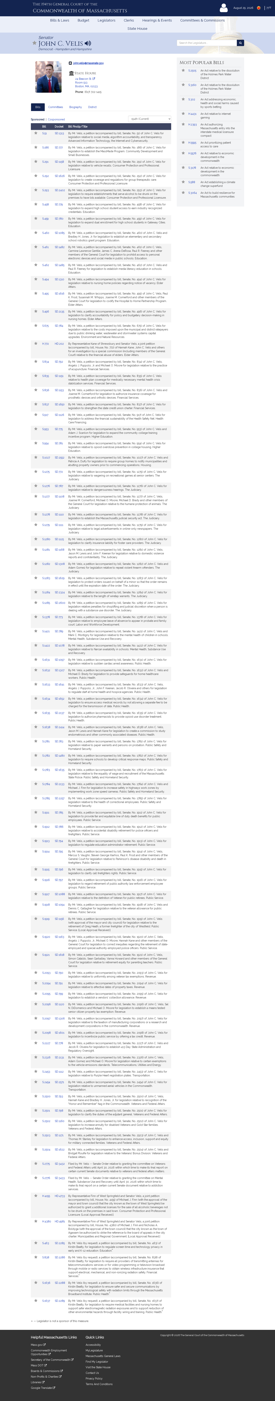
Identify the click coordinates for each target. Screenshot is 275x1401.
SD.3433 (60, 1178)
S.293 (46, 190)
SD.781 (59, 443)
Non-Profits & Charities (45, 1376)
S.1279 (46, 524)
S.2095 (46, 993)
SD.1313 (59, 133)
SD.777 (59, 147)
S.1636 (46, 1282)
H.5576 (192, 153)
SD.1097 (59, 659)
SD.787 (59, 486)
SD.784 (59, 325)
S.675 (45, 325)
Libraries (36, 1382)
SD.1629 (60, 578)
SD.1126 (59, 414)
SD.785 (59, 812)
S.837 (46, 404)
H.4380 (47, 1221)
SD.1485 (59, 265)
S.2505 (192, 70)
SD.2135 (59, 311)
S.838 (46, 1257)
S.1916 (46, 879)
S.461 (45, 247)
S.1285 (46, 602)
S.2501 (46, 1110)
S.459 (45, 218)
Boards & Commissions (45, 1371)
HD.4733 (60, 1195)
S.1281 (46, 549)
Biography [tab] (75, 107)
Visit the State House (98, 1367)
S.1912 (46, 826)
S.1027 (46, 457)
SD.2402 (60, 190)
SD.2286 (60, 1257)
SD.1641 (59, 684)
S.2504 (46, 1149)
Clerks (129, 20)
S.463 (46, 1243)
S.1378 (46, 617)
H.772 (46, 343)
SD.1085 (60, 232)
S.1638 (46, 727)
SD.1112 (59, 1071)
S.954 (45, 443)
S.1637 (46, 1300)
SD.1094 (60, 904)
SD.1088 (60, 894)
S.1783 (46, 769)
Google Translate (42, 1387)
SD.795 (59, 851)
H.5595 (192, 142)
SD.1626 (60, 175)
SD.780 (59, 218)
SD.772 (59, 471)
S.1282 (46, 563)
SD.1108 (59, 496)
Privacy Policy (94, 1378)
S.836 (46, 390)
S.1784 (46, 784)
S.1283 (46, 578)
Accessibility (93, 1344)
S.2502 (46, 1121)
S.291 (45, 161)
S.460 (46, 232)
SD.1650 (60, 404)
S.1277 (46, 496)
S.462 (46, 265)
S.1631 (46, 659)
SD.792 (59, 361)
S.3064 (193, 192)
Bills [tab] (37, 107)
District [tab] (92, 107)
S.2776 (46, 1178)
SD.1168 (59, 549)
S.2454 (46, 1082)
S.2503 (46, 1135)
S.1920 (46, 936)
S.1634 (46, 698)
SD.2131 (59, 1057)
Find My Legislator (97, 1361)
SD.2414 (59, 727)
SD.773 (59, 617)
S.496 (46, 311)
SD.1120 (59, 1004)
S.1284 (46, 592)
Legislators (106, 20)
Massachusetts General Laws (103, 1356)
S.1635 (46, 712)
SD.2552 (59, 457)
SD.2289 (60, 1300)
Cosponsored (56, 119)
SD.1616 (59, 293)
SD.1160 (59, 1121)
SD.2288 (60, 1282)
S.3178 (192, 167)
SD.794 (59, 841)
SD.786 (59, 826)
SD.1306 (60, 1018)
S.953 (45, 429)
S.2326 (46, 1057)
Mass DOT (37, 1365)
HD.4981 (60, 1221)
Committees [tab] (55, 107)
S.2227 (46, 1043)
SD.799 (59, 993)
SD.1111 (59, 524)
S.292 (46, 175)
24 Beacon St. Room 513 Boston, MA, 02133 (86, 82)
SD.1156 (59, 918)
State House (137, 29)
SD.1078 (60, 645)
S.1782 (46, 755)
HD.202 (59, 343)
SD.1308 (60, 563)
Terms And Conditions (99, 1384)
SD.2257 (59, 798)
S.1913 (46, 841)
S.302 (192, 99)
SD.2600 (60, 602)
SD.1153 (59, 390)
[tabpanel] (101, 721)
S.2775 (46, 1163)
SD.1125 (59, 539)
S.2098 (46, 1032)
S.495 (45, 293)
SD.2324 (60, 592)
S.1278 (46, 514)
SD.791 (59, 983)
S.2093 (46, 972)
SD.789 (59, 631)
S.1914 (46, 851)
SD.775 (59, 429)
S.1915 (46, 869)
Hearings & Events (157, 20)
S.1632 (46, 670)
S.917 (45, 414)
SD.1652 (59, 698)
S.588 (192, 182)
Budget (83, 20)
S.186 (46, 147)
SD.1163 (59, 936)
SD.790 (59, 972)
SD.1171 (59, 1135)
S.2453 (46, 1071)
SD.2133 (59, 784)
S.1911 (46, 812)
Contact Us (92, 1372)
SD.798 (59, 1110)
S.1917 (46, 894)
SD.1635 (59, 769)
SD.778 (59, 1043)
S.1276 (46, 486)
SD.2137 (59, 712)
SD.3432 (60, 1163)
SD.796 (59, 869)
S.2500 (46, 1096)
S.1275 (46, 471)
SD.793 (59, 1096)
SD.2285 (60, 1243)
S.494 (46, 279)
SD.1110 (59, 514)
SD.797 (59, 879)
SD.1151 (59, 375)
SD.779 (59, 204)
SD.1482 (60, 247)
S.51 (45, 133)
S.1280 (46, 539)
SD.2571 (59, 1082)
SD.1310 (59, 279)
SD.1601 (59, 1032)
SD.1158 (59, 161)
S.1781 (46, 741)
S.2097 (46, 1018)
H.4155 (46, 1195)
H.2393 (193, 124)
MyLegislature (94, 1350)
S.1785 (46, 798)
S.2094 (46, 983)
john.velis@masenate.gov (88, 63)
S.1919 (46, 918)
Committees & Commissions (202, 20)
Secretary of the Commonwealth (51, 1359)
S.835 (46, 375)
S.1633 (46, 684)
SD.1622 (60, 1149)
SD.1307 (59, 670)
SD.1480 (60, 755)
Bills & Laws (59, 20)
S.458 (46, 204)
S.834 (46, 361)
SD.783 (59, 741)
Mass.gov (37, 1344)
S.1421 (46, 631)
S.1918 (46, 904)
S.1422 (46, 645)
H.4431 (192, 113)
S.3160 (192, 85)
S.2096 (46, 1004)
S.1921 (46, 954)
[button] (35, 43)
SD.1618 (59, 954)
